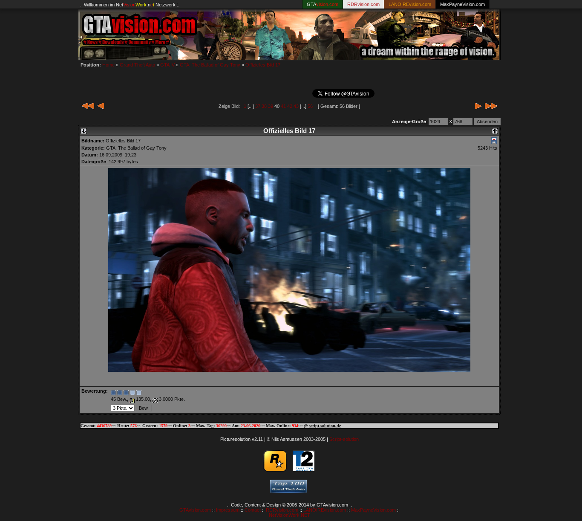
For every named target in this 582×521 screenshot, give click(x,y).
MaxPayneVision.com (462, 4)
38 (264, 106)
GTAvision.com (195, 509)
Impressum (227, 509)
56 (310, 106)
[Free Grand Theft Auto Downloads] (288, 490)
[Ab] (84, 128)
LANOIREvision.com (324, 509)
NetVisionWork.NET (289, 515)
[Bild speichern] (494, 142)
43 (296, 106)
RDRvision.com (282, 509)
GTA (322, 4)
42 (289, 106)
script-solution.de (325, 425)
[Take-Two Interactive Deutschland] (303, 469)
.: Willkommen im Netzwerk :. (129, 4)
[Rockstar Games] (275, 469)
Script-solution (344, 439)
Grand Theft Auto (137, 64)
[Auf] (495, 128)
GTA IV (167, 64)
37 (257, 106)
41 (283, 106)
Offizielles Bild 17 (262, 64)
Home (108, 64)
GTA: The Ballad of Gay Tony (210, 64)
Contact (253, 509)
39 (270, 106)
